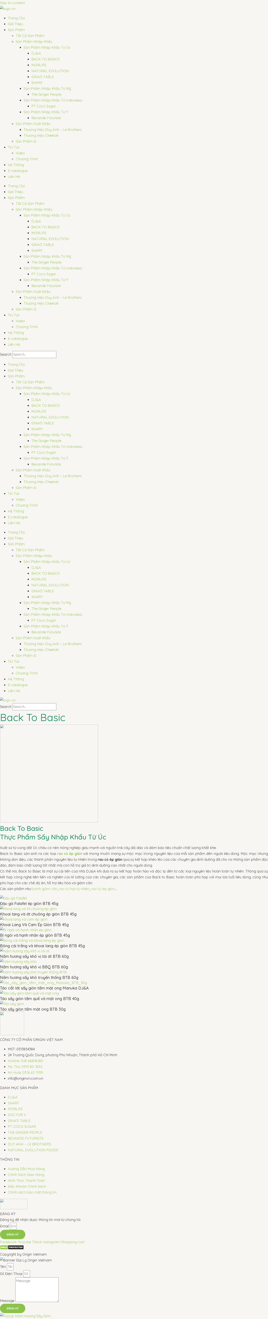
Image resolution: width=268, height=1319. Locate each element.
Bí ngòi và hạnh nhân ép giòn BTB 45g (35, 935)
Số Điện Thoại (11, 1273)
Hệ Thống (16, 165)
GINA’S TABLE (42, 77)
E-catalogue (18, 170)
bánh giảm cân (44, 889)
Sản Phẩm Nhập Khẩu (34, 41)
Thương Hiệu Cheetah (41, 135)
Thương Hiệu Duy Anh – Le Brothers (53, 129)
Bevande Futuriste (46, 118)
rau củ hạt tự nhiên (74, 889)
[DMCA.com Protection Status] (12, 1248)
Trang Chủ (16, 18)
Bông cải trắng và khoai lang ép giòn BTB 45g (42, 945)
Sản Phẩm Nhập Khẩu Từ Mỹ (47, 88)
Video (20, 153)
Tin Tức (14, 147)
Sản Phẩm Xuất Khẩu (33, 124)
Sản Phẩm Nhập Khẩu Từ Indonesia (53, 100)
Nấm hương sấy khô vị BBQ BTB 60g (34, 966)
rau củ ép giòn (103, 889)
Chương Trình (27, 159)
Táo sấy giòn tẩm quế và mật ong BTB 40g (39, 998)
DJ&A (36, 53)
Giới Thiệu (15, 24)
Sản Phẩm (16, 30)
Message (7, 1300)
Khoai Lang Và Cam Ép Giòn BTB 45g (34, 924)
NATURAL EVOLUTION (50, 71)
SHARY (37, 82)
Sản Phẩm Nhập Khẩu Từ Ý (46, 112)
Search (5, 354)
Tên (3, 1266)
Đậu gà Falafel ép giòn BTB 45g (29, 903)
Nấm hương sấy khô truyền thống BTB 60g (39, 977)
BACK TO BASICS (45, 59)
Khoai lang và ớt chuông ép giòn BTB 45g (38, 914)
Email (5, 1226)
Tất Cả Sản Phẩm (30, 35)
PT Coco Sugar (43, 106)
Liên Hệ (14, 176)
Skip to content (12, 3)
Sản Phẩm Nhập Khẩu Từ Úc (47, 47)
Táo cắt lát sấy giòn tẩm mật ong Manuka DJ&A (44, 988)
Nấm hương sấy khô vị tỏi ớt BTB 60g (34, 956)
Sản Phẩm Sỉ (26, 141)
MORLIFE (38, 65)
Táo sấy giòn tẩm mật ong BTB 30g (33, 1009)
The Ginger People (46, 94)
